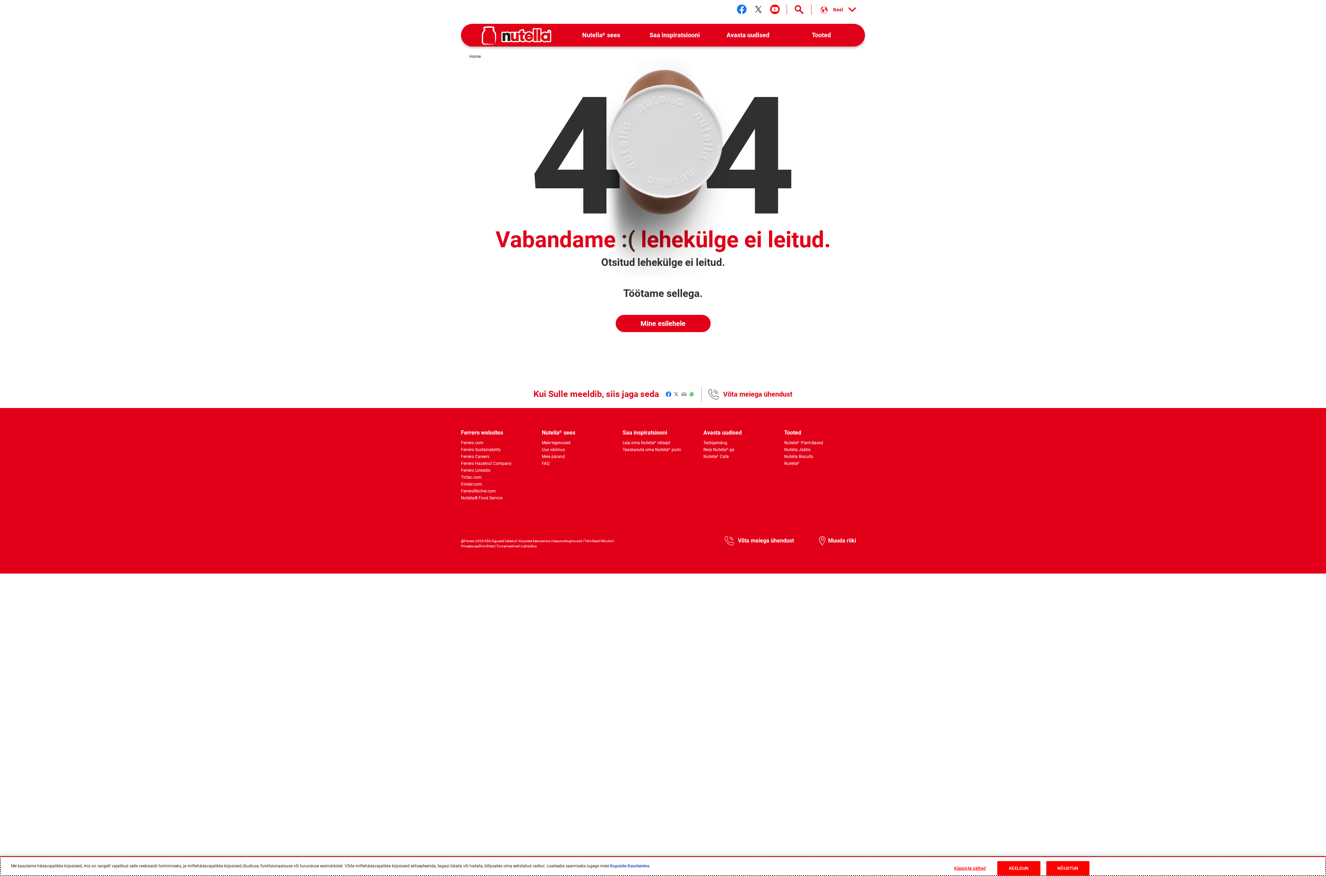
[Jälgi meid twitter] (758, 9)
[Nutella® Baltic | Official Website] (516, 35)
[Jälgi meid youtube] (775, 9)
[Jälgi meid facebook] (742, 9)
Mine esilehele (663, 323)
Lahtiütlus (529, 546)
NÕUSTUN (1067, 868)
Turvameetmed (508, 546)
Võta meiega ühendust (757, 394)
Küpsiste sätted (970, 868)
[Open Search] (799, 9)
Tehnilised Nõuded (598, 541)
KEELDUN (1018, 868)
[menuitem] (601, 35)
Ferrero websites (482, 432)
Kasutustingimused (567, 541)
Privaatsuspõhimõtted (477, 546)
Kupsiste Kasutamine (629, 866)
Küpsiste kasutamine (534, 541)
